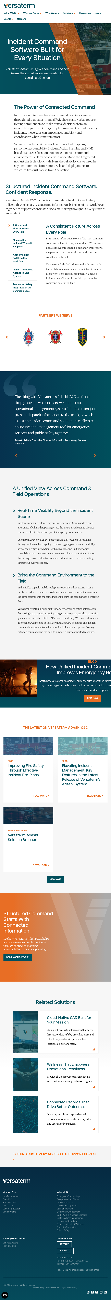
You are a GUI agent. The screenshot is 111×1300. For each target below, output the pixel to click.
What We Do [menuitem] (10, 13)
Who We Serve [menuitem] (31, 13)
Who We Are (52, 13)
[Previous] (6, 337)
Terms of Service (52, 1288)
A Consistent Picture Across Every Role (21, 228)
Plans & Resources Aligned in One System (23, 273)
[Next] (104, 337)
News (98, 13)
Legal (63, 1288)
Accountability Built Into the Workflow (21, 258)
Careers (21, 19)
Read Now (92, 698)
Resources (85, 13)
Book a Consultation (17, 957)
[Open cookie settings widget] (4, 1295)
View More (55, 879)
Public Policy (72, 1288)
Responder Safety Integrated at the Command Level (22, 287)
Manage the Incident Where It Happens (22, 243)
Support (64, 1244)
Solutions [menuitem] (68, 13)
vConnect (65, 1251)
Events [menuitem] (7, 19)
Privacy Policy (38, 1288)
